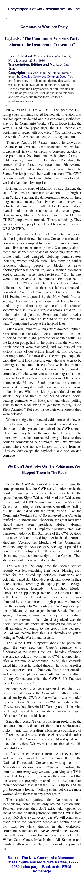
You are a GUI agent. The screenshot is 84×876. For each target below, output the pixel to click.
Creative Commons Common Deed (43, 76)
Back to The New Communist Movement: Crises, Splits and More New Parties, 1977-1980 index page (42, 862)
